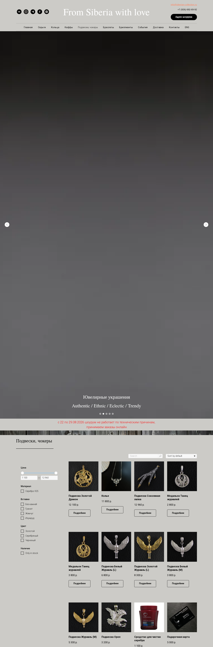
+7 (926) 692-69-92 (187, 9)
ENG (187, 27)
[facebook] (39, 11)
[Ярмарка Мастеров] (26, 11)
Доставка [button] (158, 27)
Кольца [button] (55, 27)
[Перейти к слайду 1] (100, 414)
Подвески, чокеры (88, 27)
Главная (28, 27)
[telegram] (33, 11)
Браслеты (108, 27)
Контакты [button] (174, 27)
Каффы (69, 27)
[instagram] (46, 11)
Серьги (42, 27)
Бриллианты (126, 27)
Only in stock (31, 553)
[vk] (19, 11)
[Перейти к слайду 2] (103, 414)
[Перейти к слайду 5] (113, 414)
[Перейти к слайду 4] (109, 414)
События (143, 27)
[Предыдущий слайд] (7, 224)
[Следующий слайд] (206, 224)
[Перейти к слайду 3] (106, 414)
